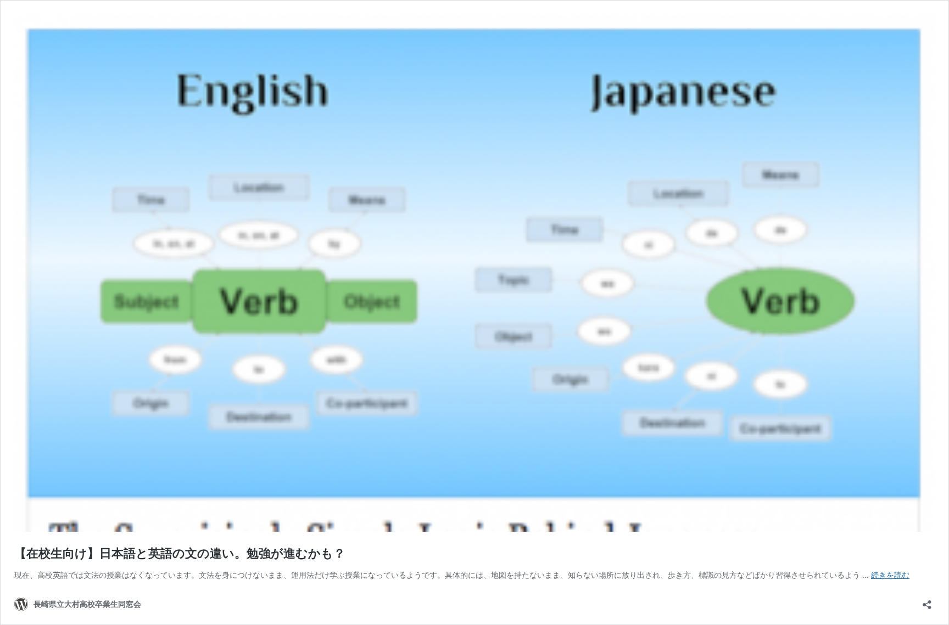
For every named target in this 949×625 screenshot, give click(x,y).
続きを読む (890, 574)
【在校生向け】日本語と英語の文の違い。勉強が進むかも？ (179, 553)
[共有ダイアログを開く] (927, 601)
